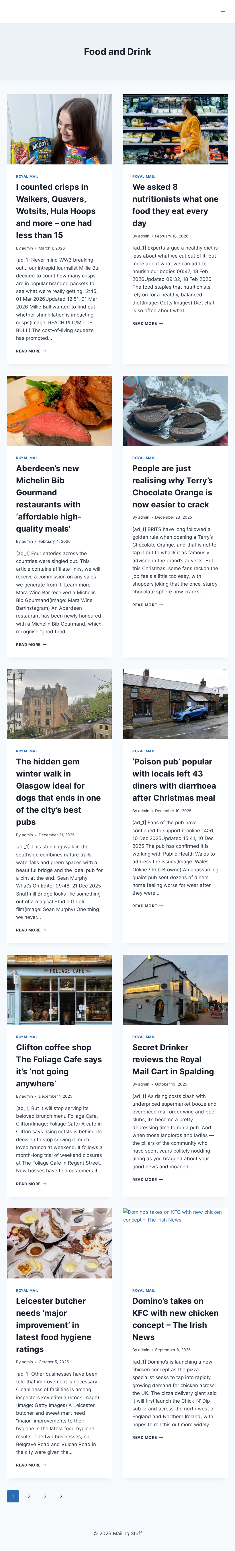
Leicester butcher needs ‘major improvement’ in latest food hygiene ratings (53, 1325)
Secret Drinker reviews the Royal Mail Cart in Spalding (173, 1059)
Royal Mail (27, 176)
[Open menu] (223, 11)
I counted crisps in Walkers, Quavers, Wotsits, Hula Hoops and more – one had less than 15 (56, 211)
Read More (31, 351)
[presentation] (59, 129)
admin (27, 248)
